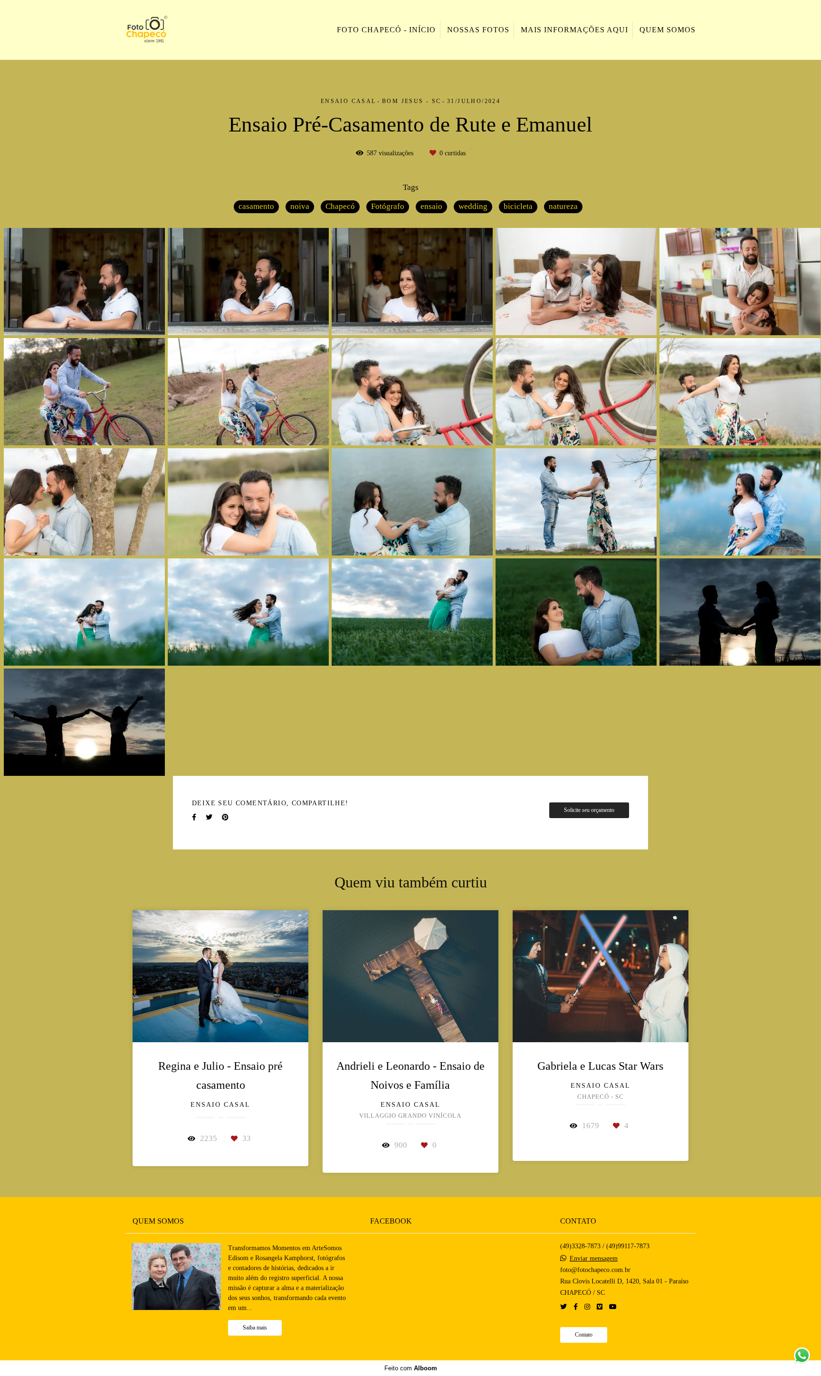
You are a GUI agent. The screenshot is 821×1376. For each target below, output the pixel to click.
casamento (256, 206)
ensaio (431, 206)
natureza (563, 206)
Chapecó (340, 206)
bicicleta (518, 206)
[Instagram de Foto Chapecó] (587, 1306)
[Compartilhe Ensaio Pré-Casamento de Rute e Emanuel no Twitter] (209, 817)
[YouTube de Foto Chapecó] (613, 1306)
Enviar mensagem (594, 1258)
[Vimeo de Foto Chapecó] (599, 1306)
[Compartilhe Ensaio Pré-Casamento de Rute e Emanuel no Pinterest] (225, 817)
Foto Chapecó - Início (386, 30)
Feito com (410, 1368)
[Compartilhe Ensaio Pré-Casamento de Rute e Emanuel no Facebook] (194, 817)
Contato (583, 1335)
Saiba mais (255, 1328)
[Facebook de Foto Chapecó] (575, 1306)
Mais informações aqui (574, 30)
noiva (299, 206)
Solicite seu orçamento (589, 810)
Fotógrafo (387, 206)
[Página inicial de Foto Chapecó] (168, 30)
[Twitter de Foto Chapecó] (563, 1306)
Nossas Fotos (478, 30)
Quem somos (668, 30)
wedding (472, 206)
